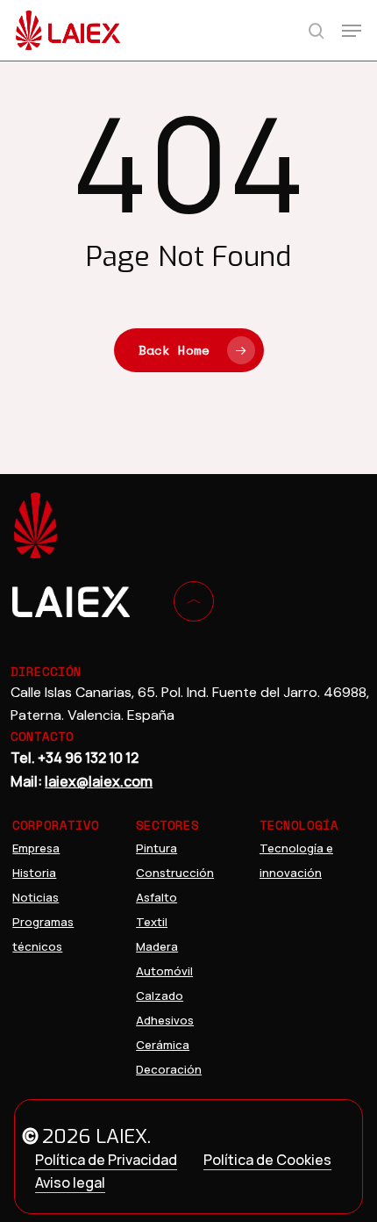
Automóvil (164, 971)
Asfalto (156, 897)
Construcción (175, 873)
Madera (157, 946)
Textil (151, 922)
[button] (351, 31)
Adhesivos (165, 1020)
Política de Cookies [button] (267, 1159)
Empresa (36, 848)
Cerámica (162, 1045)
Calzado (159, 995)
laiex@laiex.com (99, 781)
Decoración (169, 1069)
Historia (34, 873)
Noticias (35, 897)
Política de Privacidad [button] (106, 1159)
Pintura (156, 848)
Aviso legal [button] (70, 1182)
